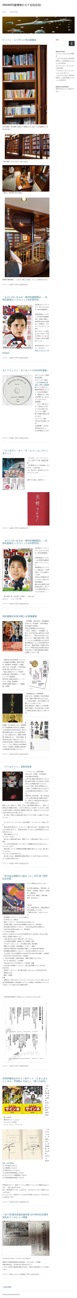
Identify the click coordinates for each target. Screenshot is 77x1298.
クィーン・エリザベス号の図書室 (19, 39)
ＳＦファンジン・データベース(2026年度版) (24, 370)
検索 (57, 40)
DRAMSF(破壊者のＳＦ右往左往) (21, 5)
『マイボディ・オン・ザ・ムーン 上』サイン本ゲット (25, 452)
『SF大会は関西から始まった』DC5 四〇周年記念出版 (25, 877)
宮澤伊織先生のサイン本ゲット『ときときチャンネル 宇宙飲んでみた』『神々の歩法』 (25, 1079)
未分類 (11, 284)
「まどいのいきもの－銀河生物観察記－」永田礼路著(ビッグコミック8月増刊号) (24, 298)
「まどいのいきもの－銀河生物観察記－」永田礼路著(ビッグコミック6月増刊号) (24, 542)
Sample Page (14, 12)
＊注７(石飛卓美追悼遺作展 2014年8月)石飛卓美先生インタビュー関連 (25, 1216)
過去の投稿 (6, 1287)
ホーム (4, 12)
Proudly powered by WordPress (11, 1294)
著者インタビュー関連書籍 (17, 1274)
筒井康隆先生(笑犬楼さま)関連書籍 (19, 616)
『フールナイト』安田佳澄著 (17, 766)
